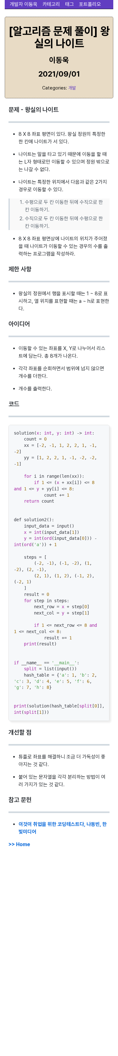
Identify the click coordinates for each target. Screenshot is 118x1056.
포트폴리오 (90, 4)
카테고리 (51, 4)
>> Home (19, 844)
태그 (69, 4)
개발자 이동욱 (23, 4)
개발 (72, 87)
